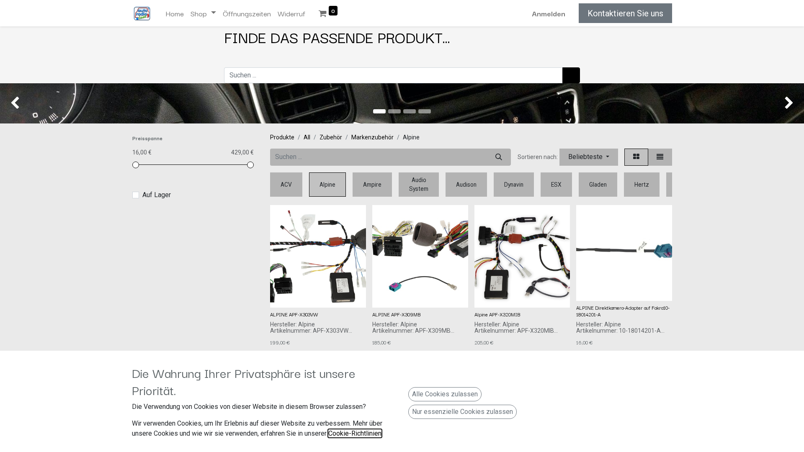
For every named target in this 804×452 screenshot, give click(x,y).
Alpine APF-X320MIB (497, 314)
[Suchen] (571, 75)
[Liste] (660, 157)
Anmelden (548, 13)
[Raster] (636, 157)
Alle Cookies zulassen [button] (445, 394)
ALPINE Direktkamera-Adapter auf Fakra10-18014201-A (623, 310)
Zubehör (331, 137)
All (307, 137)
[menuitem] (174, 13)
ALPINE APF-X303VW (294, 314)
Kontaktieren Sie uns (625, 13)
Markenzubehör (372, 137)
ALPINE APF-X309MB (396, 314)
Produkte (282, 137)
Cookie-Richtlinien (354, 433)
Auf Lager (156, 195)
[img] (32, 103)
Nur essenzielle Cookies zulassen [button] (462, 412)
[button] (588, 157)
